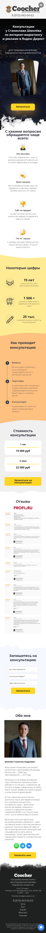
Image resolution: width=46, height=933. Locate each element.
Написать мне (22, 855)
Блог (23, 907)
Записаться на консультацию (23, 481)
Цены (23, 904)
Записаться (23, 106)
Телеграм (23, 915)
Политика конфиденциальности (23, 896)
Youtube (23, 910)
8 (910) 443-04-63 (23, 15)
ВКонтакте (23, 912)
